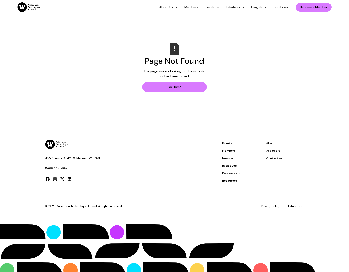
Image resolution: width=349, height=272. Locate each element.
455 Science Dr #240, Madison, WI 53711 (72, 158)
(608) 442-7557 (56, 168)
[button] (168, 7)
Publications (231, 173)
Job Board (281, 7)
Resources (230, 180)
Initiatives (229, 165)
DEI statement (294, 206)
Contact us (274, 158)
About (270, 143)
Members (191, 7)
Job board (273, 150)
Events (227, 143)
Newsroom (230, 158)
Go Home (174, 87)
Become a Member (313, 7)
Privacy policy (270, 206)
